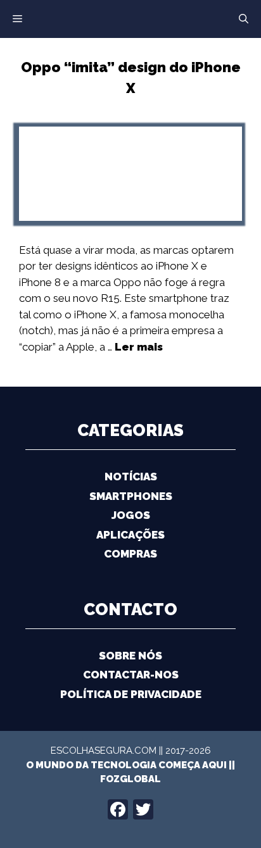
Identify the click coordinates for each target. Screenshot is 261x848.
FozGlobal (130, 779)
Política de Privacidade (130, 694)
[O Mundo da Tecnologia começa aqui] (130, 17)
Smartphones (130, 496)
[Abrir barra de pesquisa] (243, 19)
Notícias (131, 476)
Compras (130, 553)
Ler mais (139, 346)
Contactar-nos (131, 674)
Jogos (130, 515)
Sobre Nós (130, 655)
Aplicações (130, 534)
